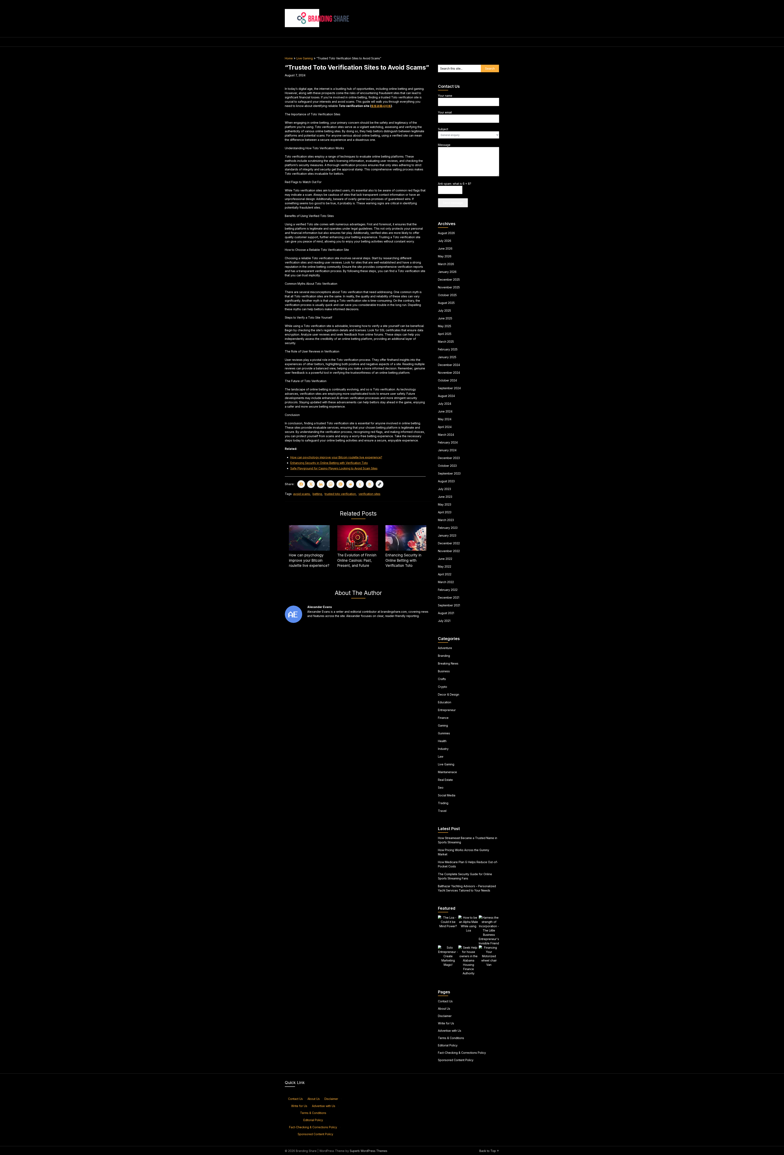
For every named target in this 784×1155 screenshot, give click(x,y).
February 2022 (448, 589)
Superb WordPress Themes (368, 1151)
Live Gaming (304, 58)
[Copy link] (379, 484)
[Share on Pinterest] (340, 484)
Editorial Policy (448, 1045)
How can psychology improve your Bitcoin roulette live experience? (336, 457)
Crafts (442, 679)
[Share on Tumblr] (360, 484)
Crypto (442, 686)
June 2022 (445, 558)
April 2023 (444, 512)
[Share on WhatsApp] (330, 484)
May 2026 (444, 256)
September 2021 (449, 605)
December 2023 (449, 458)
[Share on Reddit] (350, 484)
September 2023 (449, 473)
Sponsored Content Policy (455, 1060)
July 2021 (444, 621)
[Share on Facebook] (301, 484)
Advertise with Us (449, 1030)
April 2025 (444, 334)
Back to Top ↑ (489, 1151)
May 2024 (444, 419)
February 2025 (448, 349)
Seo (440, 787)
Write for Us (446, 1023)
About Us (444, 1008)
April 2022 (444, 574)
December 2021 (448, 597)
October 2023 (447, 465)
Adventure (445, 648)
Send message (453, 203)
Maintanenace (447, 772)
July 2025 (444, 310)
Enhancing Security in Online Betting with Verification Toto (329, 463)
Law (440, 756)
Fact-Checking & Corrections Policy (462, 1052)
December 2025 (449, 279)
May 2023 (444, 504)
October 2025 (447, 295)
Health (442, 741)
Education (444, 702)
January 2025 (447, 357)
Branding (444, 655)
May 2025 (444, 326)
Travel (442, 811)
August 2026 (446, 233)
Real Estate (445, 779)
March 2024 (446, 434)
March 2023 (446, 520)
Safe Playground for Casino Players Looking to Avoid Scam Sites (334, 468)
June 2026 (445, 248)
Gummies (444, 733)
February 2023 (448, 527)
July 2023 (444, 489)
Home (289, 58)
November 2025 (449, 287)
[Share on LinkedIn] (321, 484)
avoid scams (301, 494)
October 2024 (447, 380)
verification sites (369, 494)
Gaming (443, 725)
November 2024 (449, 372)
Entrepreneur (447, 710)
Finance (443, 717)
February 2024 (448, 442)
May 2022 (444, 566)
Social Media (446, 795)
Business (444, 671)
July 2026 (444, 240)
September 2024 (449, 388)
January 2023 (447, 535)
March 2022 (446, 582)
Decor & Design (448, 694)
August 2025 (446, 303)
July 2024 (444, 403)
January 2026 (447, 271)
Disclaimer (445, 1016)
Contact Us (445, 1001)
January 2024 (447, 450)
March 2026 (446, 264)
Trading (443, 803)
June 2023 (445, 496)
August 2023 (446, 481)
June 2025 (445, 318)
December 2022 (449, 543)
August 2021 (446, 613)
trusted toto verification (340, 494)
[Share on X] (311, 484)
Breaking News (448, 663)
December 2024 (449, 365)
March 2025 (446, 341)
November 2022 (449, 551)
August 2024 (446, 396)
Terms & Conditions (451, 1038)
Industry (443, 748)
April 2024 (445, 427)
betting (317, 494)
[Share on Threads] (370, 484)
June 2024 (445, 411)
